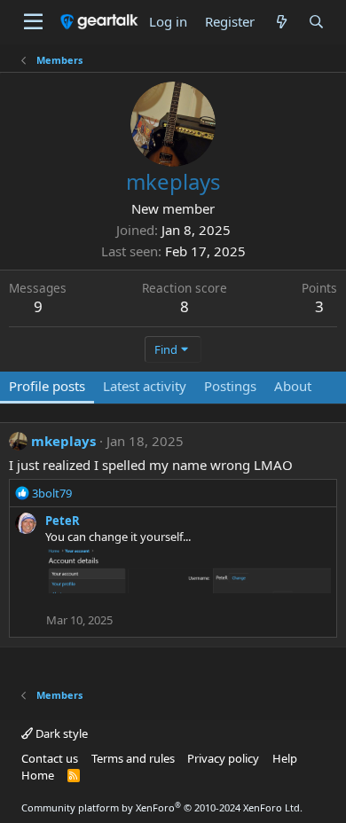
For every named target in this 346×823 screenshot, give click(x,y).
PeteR (62, 521)
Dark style (60, 733)
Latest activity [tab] (144, 386)
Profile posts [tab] (47, 386)
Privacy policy (223, 758)
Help (284, 758)
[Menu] (33, 22)
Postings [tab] (230, 386)
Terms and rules (133, 758)
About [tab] (292, 386)
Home (37, 775)
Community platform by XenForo (162, 807)
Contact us (49, 758)
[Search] (316, 21)
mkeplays (63, 441)
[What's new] (280, 21)
